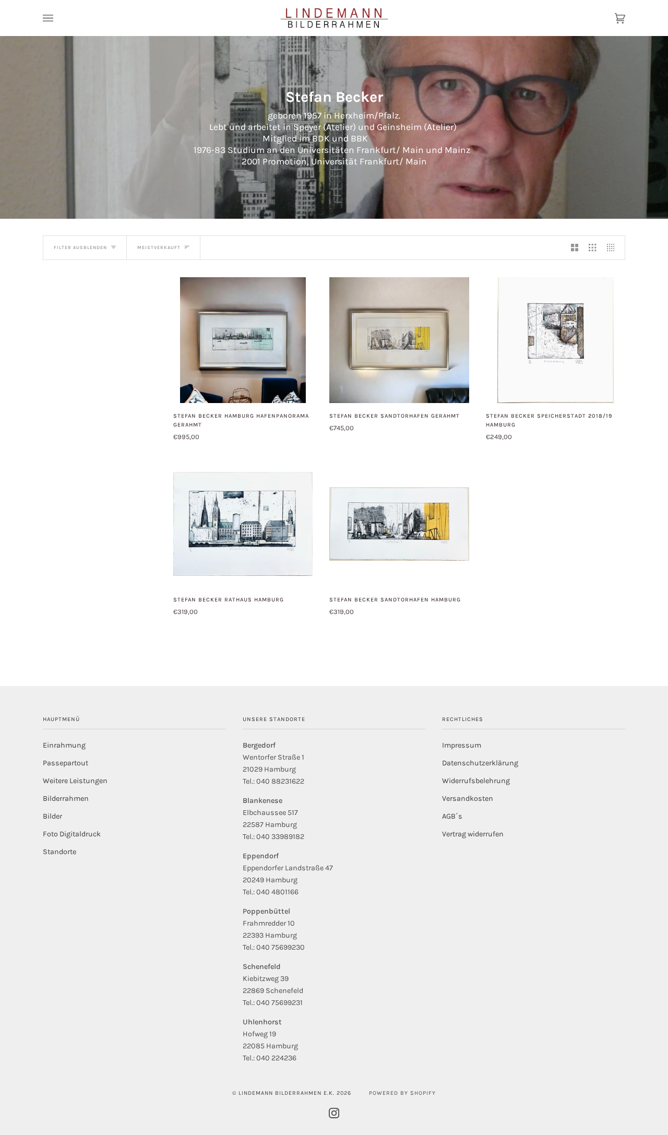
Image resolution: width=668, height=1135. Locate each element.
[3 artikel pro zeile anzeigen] (592, 247)
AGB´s (452, 816)
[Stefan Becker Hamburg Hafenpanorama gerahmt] (243, 340)
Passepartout (65, 763)
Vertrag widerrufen (473, 834)
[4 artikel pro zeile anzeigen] (613, 247)
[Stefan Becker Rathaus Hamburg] (243, 524)
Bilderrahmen (66, 798)
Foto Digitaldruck (72, 834)
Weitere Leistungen (75, 780)
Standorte (59, 851)
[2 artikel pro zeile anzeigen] (574, 247)
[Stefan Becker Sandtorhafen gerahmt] (399, 340)
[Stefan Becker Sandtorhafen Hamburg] (399, 524)
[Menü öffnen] (58, 18)
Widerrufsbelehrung (476, 780)
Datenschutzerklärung (480, 763)
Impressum (461, 745)
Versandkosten (467, 798)
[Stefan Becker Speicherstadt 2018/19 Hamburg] (555, 340)
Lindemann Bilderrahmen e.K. (286, 1093)
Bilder (52, 816)
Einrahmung (64, 745)
